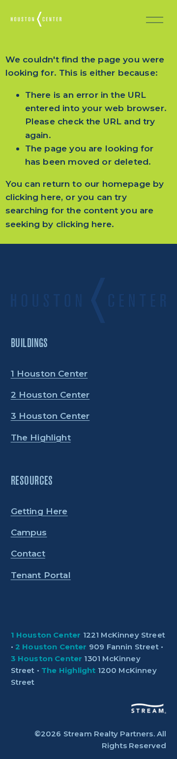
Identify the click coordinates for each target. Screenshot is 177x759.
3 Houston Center (50, 415)
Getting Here (39, 511)
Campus (29, 532)
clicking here (33, 197)
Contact (28, 553)
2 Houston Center (50, 394)
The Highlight (41, 437)
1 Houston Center (49, 373)
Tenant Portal (41, 575)
